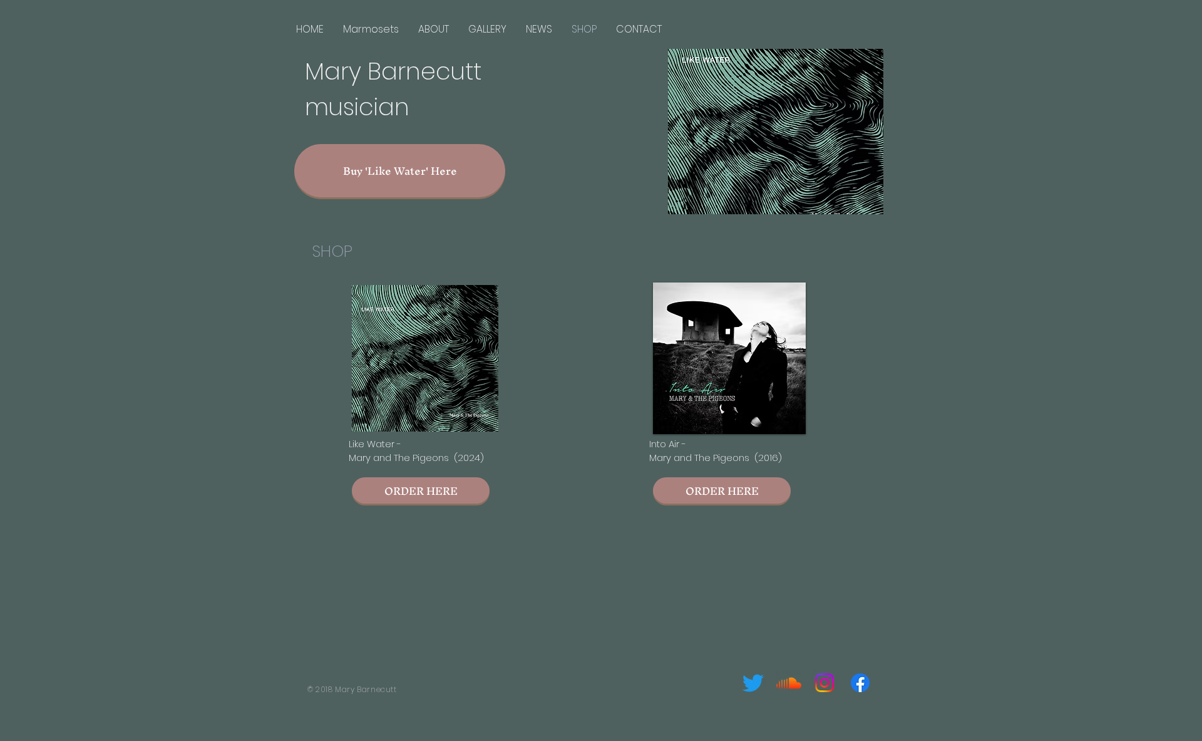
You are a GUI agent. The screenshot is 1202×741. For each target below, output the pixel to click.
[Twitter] (753, 682)
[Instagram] (824, 682)
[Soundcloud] (788, 682)
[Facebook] (860, 682)
